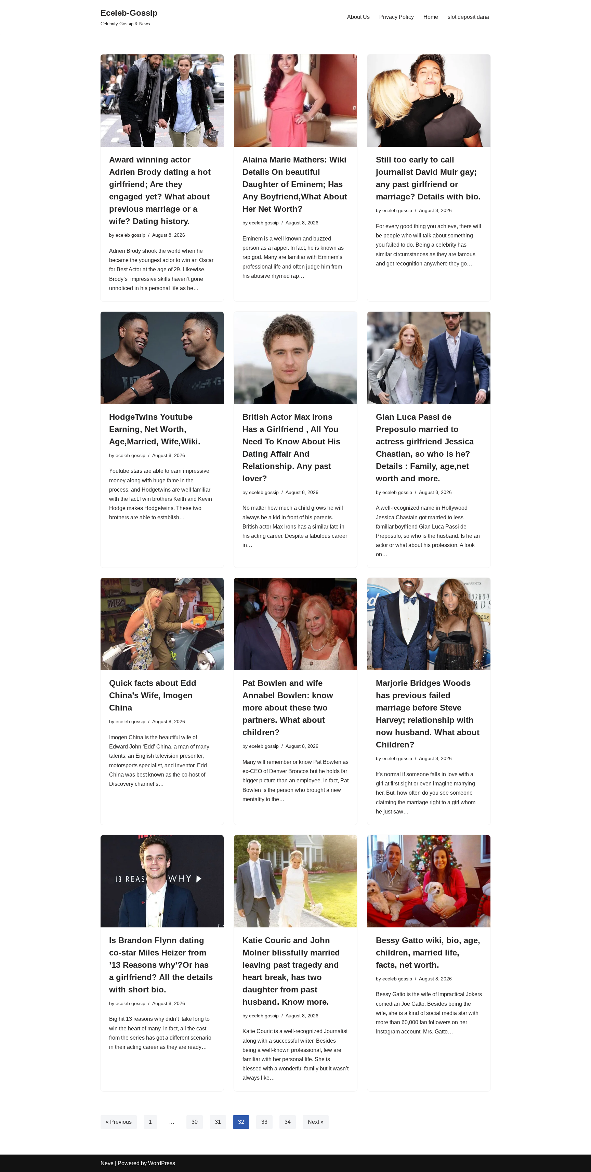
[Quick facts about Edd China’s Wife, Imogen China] (162, 624)
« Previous (119, 1122)
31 (218, 1122)
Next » (316, 1122)
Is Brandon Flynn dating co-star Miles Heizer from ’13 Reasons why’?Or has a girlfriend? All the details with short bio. (161, 965)
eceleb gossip (130, 235)
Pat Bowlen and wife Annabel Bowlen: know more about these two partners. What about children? (287, 707)
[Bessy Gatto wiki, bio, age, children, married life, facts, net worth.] (428, 881)
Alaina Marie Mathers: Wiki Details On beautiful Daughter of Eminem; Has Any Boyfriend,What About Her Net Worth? (294, 184)
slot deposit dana (468, 17)
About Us (358, 17)
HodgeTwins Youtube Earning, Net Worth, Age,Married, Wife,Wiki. (154, 429)
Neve (107, 1163)
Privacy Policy (396, 17)
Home (430, 17)
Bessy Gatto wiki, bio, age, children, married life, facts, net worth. (428, 952)
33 (264, 1122)
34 (288, 1122)
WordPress (161, 1163)
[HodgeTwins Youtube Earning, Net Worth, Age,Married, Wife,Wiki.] (162, 358)
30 (195, 1122)
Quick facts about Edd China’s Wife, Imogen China (152, 695)
